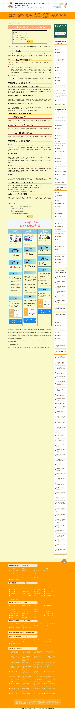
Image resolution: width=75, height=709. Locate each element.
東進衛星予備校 (59, 73)
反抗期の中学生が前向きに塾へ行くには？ (61, 373)
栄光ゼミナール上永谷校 (61, 87)
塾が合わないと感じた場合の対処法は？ (61, 488)
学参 (57, 249)
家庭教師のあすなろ (60, 256)
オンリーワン (58, 192)
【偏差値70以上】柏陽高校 (61, 296)
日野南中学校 (58, 322)
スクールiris (58, 46)
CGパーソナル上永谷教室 (61, 171)
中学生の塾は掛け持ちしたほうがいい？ (61, 526)
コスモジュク (58, 77)
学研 (57, 266)
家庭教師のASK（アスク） (60, 196)
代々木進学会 (58, 210)
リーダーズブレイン (60, 223)
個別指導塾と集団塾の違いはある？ (61, 540)
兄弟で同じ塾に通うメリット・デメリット (61, 407)
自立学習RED (58, 141)
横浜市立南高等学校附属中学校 (61, 346)
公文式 (57, 70)
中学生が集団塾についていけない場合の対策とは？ (61, 358)
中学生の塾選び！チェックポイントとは (61, 531)
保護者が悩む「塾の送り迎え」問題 (61, 428)
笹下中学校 (13, 639)
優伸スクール (58, 67)
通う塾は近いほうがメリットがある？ (61, 479)
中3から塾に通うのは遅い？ (60, 465)
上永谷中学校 (58, 325)
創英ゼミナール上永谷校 (61, 174)
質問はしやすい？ (59, 432)
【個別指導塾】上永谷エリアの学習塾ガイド (60, 110)
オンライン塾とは (18, 32)
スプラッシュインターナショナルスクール (61, 60)
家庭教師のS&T (59, 213)
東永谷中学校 (58, 328)
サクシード (58, 200)
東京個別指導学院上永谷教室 (61, 179)
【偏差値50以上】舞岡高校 (61, 277)
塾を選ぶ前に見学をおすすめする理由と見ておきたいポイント (61, 521)
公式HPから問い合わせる (15, 321)
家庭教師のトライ (59, 259)
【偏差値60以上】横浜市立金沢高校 (61, 287)
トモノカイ (58, 239)
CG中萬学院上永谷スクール (61, 100)
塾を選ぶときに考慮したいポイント (18, 208)
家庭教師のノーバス (49, 613)
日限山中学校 (58, 332)
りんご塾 (12, 585)
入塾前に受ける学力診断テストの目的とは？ (20, 213)
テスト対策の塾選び (60, 435)
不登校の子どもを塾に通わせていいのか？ (61, 498)
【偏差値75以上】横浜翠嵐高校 (61, 301)
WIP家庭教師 (58, 262)
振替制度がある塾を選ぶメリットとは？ (61, 399)
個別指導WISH (59, 148)
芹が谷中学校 (58, 338)
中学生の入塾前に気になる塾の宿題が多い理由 (61, 368)
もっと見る (29, 41)
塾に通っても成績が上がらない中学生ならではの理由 (61, 510)
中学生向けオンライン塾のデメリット (21, 37)
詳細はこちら (60, 33)
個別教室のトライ (59, 135)
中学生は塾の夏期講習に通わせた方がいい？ (61, 484)
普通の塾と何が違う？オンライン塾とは (61, 536)
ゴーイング (58, 216)
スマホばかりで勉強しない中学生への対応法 (61, 363)
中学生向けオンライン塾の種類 (20, 39)
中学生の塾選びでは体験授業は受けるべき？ (61, 460)
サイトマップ (60, 556)
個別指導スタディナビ (60, 158)
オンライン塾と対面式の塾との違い (21, 33)
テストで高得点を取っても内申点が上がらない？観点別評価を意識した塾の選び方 (61, 383)
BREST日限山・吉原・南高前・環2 (61, 96)
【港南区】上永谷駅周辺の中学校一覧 (60, 315)
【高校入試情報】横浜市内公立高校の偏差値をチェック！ (60, 272)
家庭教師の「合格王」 (60, 246)
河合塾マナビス (59, 161)
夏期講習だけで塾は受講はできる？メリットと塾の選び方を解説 (61, 422)
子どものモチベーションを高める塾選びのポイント (61, 440)
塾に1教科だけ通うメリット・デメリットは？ (61, 377)
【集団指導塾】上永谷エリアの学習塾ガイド (60, 42)
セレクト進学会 (59, 164)
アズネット (58, 252)
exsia (57, 122)
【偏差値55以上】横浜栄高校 (61, 282)
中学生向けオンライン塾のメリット (21, 35)
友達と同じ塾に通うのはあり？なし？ (61, 412)
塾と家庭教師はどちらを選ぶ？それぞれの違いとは (61, 503)
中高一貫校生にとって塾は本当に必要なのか (61, 395)
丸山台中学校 (48, 641)
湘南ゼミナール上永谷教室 (61, 91)
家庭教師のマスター (60, 203)
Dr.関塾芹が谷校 (14, 593)
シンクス (58, 52)
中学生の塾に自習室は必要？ (61, 493)
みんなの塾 (58, 128)
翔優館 (47, 568)
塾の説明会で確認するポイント (61, 450)
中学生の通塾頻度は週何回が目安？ (61, 515)
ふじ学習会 (24, 589)
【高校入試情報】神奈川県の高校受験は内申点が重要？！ (60, 308)
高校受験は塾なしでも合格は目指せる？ (61, 469)
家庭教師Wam (58, 229)
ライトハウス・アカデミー (61, 118)
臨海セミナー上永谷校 (60, 104)
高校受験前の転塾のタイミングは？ (61, 390)
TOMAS (57, 168)
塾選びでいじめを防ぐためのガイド (61, 445)
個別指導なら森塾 (59, 145)
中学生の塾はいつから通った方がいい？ (61, 550)
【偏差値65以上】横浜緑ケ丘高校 (61, 292)
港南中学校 (58, 335)
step (57, 83)
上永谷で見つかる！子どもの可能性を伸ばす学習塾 (21, 206)
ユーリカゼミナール (60, 151)
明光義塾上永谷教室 (60, 182)
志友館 (57, 49)
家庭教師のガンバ (59, 226)
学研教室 (58, 80)
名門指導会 (58, 206)
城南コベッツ (58, 138)
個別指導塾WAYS (59, 125)
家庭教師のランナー (60, 236)
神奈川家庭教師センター (15, 611)
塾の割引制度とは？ (60, 403)
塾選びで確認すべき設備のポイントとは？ (61, 455)
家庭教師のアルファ (60, 233)
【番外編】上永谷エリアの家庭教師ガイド (60, 188)
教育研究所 (24, 570)
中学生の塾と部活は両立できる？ (18, 211)
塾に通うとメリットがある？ (61, 545)
